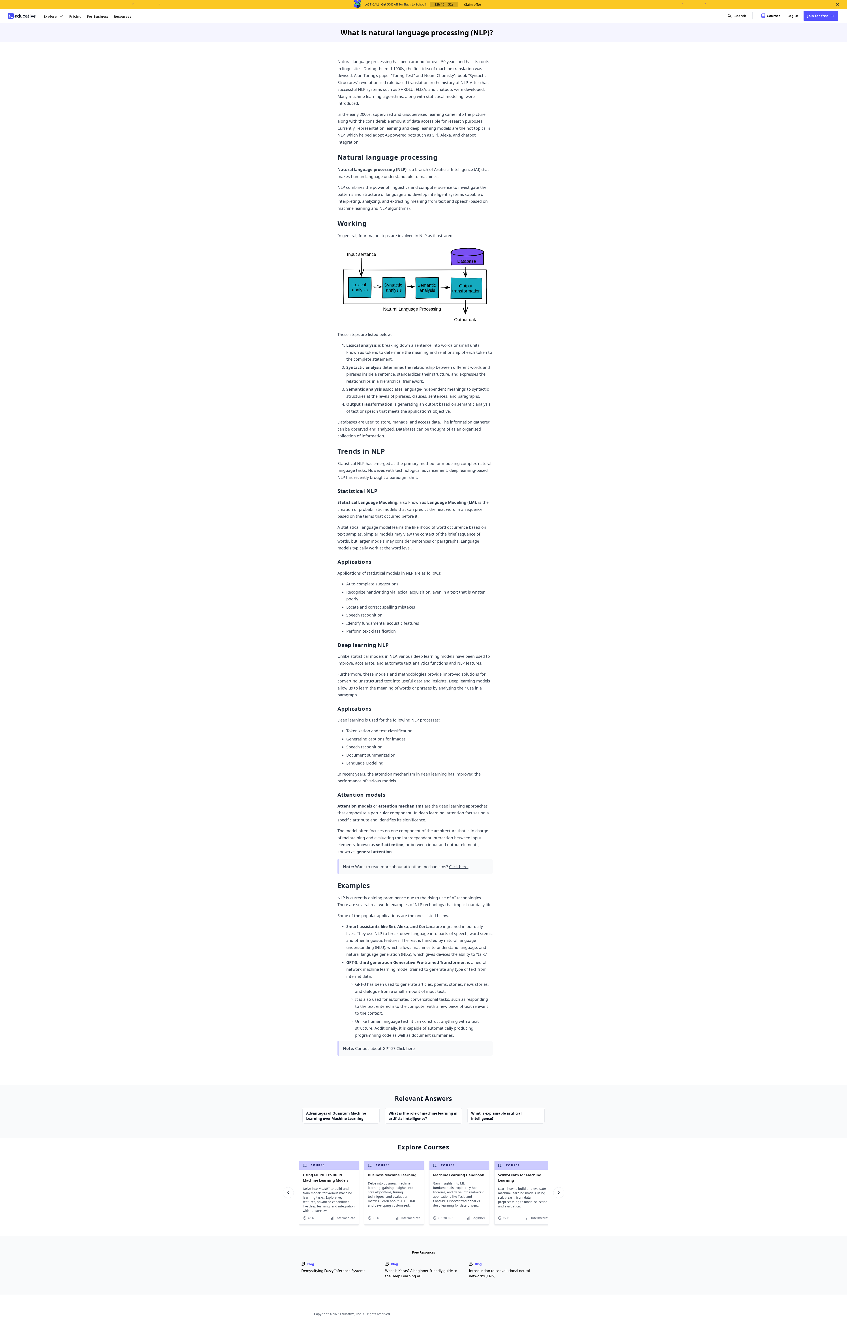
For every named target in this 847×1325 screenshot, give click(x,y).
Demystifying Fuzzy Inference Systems (333, 1270)
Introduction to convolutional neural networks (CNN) (499, 1273)
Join (817, 15)
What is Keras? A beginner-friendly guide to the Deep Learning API (421, 1273)
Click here (405, 1048)
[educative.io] (22, 16)
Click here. (458, 866)
